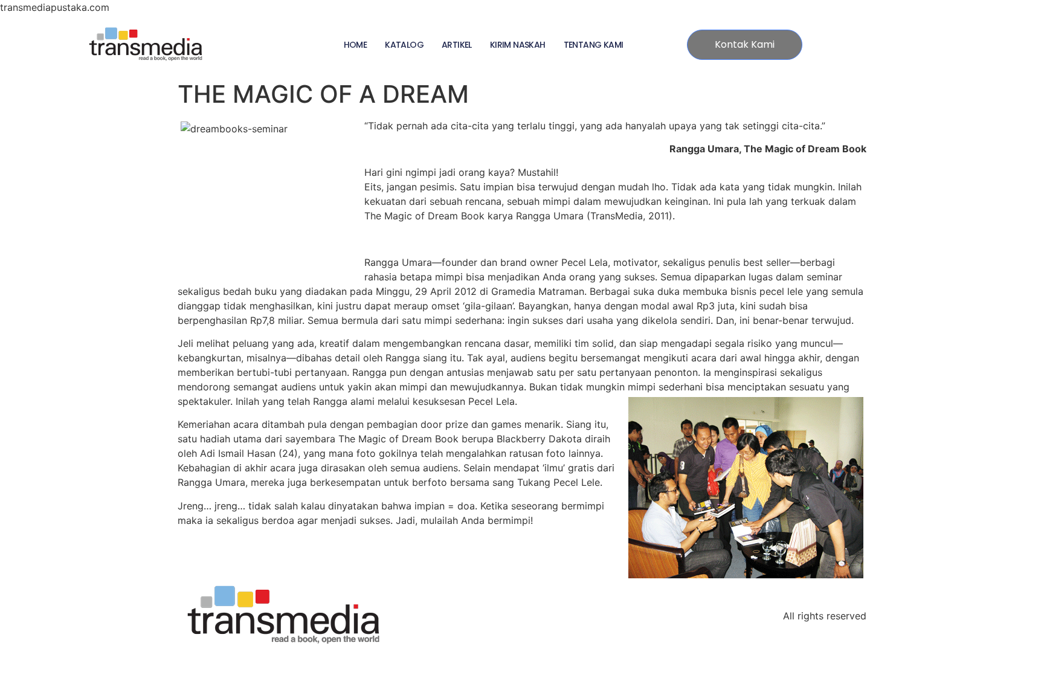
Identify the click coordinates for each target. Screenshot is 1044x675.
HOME (355, 45)
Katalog (404, 45)
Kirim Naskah (518, 45)
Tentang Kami (594, 45)
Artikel (457, 45)
